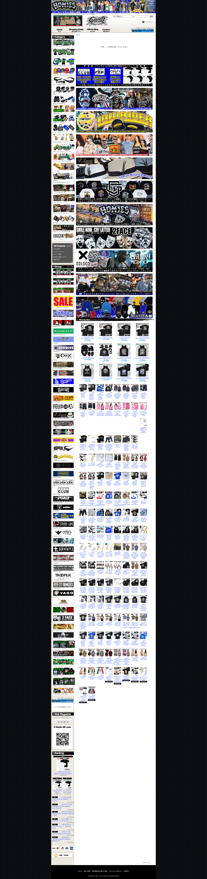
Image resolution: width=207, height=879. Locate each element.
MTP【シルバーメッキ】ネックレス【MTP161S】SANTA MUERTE (83, 554)
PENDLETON (57, 477)
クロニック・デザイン (59, 665)
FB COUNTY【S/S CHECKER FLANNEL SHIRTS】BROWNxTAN (126, 465)
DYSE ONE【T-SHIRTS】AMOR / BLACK (83, 395)
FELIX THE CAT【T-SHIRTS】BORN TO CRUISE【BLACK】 (87, 338)
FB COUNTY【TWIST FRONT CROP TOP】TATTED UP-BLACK (134, 465)
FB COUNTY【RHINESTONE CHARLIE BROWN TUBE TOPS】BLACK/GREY (117, 661)
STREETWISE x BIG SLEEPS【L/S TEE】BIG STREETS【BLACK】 (126, 590)
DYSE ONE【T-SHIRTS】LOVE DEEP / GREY (143, 623)
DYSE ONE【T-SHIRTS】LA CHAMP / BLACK (100, 483)
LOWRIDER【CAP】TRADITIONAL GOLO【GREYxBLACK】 (91, 503)
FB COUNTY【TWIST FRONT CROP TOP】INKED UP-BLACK (83, 483)
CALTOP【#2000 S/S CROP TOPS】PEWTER (117, 623)
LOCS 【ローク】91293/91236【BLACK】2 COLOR (83, 464)
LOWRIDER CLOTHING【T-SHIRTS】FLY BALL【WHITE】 (91, 447)
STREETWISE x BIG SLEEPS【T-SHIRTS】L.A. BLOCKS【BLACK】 (91, 590)
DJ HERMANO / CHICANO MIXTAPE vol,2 (117, 553)
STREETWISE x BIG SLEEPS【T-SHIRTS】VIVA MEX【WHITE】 (117, 590)
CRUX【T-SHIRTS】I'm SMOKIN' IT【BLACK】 (126, 677)
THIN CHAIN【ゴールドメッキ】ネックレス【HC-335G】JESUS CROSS (100, 554)
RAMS (55, 519)
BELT (54, 94)
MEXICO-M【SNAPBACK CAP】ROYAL (108, 502)
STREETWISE (57, 571)
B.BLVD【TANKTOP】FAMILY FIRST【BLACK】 (106, 378)
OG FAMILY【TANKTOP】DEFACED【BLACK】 (117, 537)
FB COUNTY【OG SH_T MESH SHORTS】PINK (143, 413)
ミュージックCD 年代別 (60, 318)
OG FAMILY (56, 469)
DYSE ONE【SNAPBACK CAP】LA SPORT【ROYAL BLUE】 (100, 396)
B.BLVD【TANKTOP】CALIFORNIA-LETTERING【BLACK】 (87, 378)
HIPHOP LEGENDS (58, 657)
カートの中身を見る (62, 699)
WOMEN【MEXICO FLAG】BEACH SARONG (91, 677)
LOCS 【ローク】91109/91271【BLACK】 (143, 501)
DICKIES (55, 376)
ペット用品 (56, 171)
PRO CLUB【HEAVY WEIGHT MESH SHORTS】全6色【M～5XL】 (63, 813)
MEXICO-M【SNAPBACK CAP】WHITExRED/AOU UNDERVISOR (100, 503)
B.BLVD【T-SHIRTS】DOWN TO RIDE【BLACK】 (109, 606)
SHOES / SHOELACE (59, 103)
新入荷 (55, 276)
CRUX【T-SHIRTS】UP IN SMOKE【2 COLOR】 (126, 518)
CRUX (55, 360)
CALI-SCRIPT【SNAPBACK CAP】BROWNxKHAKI (126, 502)
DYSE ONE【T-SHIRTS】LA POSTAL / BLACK (109, 642)
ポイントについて (58, 251)
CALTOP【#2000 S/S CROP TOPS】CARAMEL (100, 623)
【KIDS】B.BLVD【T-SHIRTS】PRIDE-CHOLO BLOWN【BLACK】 (83, 625)
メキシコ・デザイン (59, 613)
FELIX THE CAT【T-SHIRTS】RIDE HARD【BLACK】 (124, 338)
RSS (61, 855)
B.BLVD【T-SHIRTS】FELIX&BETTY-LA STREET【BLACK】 (142, 378)
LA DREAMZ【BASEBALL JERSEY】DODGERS (143, 519)
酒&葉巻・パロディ (58, 676)
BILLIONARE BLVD (59, 335)
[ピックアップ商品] (115, 319)
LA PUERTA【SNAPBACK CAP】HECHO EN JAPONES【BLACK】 (91, 572)
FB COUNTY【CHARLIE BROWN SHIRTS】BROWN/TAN (61, 839)
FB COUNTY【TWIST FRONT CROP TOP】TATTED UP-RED (143, 465)
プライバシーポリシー (115, 871)
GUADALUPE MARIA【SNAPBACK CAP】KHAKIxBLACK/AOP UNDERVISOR (117, 679)
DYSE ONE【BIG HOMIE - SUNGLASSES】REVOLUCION (135, 642)
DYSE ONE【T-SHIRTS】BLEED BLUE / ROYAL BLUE (117, 483)
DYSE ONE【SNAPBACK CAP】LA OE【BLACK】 (108, 395)
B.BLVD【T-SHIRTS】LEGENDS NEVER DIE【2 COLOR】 (100, 606)
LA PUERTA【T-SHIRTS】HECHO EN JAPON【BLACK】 (143, 483)
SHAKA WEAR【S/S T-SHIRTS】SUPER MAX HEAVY (63, 773)
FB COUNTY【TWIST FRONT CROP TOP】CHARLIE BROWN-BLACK (91, 484)
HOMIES (55, 427)
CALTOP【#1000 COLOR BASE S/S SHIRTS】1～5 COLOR (61, 799)
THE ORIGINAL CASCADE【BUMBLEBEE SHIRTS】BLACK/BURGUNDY (109, 660)
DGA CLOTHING (58, 368)
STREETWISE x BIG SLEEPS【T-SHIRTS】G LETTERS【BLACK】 (143, 573)
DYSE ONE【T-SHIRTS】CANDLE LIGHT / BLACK (83, 643)
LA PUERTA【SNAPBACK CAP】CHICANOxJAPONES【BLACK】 (83, 572)
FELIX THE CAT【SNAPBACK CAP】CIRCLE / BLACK (105, 358)
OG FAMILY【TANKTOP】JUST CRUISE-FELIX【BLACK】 (134, 537)
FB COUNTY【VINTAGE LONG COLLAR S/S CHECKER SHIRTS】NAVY (135, 555)
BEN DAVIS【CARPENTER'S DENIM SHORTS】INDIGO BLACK (126, 447)
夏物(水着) (56, 113)
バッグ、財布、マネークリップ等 (63, 132)
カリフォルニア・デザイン (61, 605)
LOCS (54, 452)
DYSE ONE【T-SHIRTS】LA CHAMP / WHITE (109, 678)
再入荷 (55, 285)
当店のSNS (56, 259)
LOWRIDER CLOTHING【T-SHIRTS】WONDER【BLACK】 (100, 447)
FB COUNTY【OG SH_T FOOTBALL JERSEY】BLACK (134, 395)
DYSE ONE (56, 393)
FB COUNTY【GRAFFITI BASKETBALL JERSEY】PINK (109, 413)
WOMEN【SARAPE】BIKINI (83, 676)
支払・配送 (87, 871)
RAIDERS (56, 511)
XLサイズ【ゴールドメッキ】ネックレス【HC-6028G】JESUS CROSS (143, 537)
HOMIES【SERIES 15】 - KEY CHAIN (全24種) (100, 571)
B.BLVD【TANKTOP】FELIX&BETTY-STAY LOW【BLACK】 (126, 606)
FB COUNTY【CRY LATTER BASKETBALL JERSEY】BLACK (117, 395)
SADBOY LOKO (58, 528)
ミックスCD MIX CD (59, 192)
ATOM (66, 855)
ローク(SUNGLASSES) (59, 84)
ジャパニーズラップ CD (60, 202)
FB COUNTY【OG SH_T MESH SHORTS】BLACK (91, 413)
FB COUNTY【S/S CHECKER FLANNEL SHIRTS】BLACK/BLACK (62, 806)
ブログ (92, 30)
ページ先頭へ (146, 862)
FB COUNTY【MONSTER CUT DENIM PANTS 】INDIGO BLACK (117, 465)
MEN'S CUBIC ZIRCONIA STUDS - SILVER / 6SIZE (109, 464)
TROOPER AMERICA (59, 580)
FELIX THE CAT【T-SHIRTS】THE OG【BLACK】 (105, 337)
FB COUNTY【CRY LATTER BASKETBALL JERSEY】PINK (100, 413)
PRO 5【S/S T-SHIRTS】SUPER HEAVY (57, 791)
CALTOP (55, 343)
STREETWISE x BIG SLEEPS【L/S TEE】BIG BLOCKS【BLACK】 (135, 590)
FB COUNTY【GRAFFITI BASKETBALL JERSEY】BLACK (126, 395)
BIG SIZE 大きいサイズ (60, 294)
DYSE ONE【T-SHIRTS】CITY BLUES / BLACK (117, 642)
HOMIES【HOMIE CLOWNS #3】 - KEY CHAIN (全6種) (117, 572)
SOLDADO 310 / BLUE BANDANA (117, 446)
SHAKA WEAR (57, 536)
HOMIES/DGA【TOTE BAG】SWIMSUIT (100, 536)
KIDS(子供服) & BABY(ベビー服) (62, 65)
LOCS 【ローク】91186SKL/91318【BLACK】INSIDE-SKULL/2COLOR (91, 537)
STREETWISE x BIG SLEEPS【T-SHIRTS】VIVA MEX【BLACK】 (83, 590)
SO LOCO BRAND (58, 544)
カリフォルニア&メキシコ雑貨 (62, 161)
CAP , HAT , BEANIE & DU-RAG (62, 75)
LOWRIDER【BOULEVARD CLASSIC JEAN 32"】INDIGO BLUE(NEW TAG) (109, 447)
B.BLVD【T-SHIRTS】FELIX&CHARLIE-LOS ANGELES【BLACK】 (124, 378)
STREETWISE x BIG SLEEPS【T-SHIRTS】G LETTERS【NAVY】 (109, 590)
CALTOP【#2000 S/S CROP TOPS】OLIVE (109, 623)
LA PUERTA (56, 249)
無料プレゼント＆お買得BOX (61, 231)
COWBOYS (56, 351)
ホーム (60, 30)
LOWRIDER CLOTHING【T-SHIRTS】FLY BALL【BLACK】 (83, 447)
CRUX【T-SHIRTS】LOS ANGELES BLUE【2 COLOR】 (117, 519)
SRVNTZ (55, 553)
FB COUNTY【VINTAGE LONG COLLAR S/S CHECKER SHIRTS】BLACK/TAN (126, 555)
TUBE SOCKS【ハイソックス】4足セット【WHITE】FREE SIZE (83, 698)
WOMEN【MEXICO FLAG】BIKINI (143, 658)
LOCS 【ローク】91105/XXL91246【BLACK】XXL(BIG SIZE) (135, 678)
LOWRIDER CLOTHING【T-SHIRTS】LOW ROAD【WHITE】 (143, 430)
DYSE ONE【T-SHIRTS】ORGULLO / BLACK (135, 483)
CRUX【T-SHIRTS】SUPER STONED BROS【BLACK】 (135, 519)
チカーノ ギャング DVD (60, 213)
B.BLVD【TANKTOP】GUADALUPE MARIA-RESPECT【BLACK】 (142, 358)
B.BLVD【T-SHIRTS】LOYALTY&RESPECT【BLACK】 (117, 605)
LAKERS (55, 444)
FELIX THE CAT (57, 410)
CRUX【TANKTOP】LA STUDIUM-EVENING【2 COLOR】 (100, 519)
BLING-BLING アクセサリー (61, 142)
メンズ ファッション (59, 46)
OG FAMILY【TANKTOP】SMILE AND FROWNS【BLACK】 (126, 537)
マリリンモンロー (58, 639)
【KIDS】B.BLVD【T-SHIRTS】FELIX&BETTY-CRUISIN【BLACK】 (143, 607)
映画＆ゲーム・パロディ (60, 686)
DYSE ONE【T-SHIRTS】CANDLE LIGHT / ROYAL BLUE (91, 643)
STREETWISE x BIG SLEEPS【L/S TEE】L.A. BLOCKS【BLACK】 (143, 590)
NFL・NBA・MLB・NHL (60, 694)
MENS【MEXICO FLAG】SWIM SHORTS (100, 677)
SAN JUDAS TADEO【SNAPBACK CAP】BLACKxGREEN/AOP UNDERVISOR (117, 502)
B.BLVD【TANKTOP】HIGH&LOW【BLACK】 (134, 605)
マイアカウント (149, 22)
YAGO (55, 597)
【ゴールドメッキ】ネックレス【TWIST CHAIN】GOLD (91, 463)
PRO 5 (55, 486)
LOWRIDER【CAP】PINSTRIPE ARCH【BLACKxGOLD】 (83, 503)
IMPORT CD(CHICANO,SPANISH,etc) (61, 181)
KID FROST (56, 435)
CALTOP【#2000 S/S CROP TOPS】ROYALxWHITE (91, 623)
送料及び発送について (59, 257)
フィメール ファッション (60, 56)
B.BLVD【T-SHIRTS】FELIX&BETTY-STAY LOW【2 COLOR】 (91, 606)
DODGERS (56, 385)
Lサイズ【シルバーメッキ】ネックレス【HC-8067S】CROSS (143, 678)
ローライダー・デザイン (60, 649)
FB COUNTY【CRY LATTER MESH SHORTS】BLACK (143, 395)
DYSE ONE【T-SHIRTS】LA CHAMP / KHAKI (109, 483)
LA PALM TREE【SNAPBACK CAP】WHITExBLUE (134, 502)
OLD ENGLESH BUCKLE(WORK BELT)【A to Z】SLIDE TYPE (91, 520)
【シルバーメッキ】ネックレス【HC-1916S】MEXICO (91, 554)
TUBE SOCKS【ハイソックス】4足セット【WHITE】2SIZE (62, 826)
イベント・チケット (59, 239)
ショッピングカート (143, 29)
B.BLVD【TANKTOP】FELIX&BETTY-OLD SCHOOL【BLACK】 (124, 358)
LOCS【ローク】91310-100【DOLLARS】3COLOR (134, 446)
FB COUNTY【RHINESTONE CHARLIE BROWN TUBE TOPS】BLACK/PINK (126, 661)
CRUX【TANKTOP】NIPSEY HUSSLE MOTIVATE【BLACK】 (108, 520)
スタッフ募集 (57, 254)
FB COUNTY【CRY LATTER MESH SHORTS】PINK (126, 413)
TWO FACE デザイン (59, 622)
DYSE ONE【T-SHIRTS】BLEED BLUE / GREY (126, 483)
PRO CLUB (56, 494)
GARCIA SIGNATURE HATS (61, 418)
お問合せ (106, 30)
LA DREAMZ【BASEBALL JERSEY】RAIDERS (83, 537)
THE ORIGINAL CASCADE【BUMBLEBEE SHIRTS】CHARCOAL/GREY (100, 660)
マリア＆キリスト (58, 630)
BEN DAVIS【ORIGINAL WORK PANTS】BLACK (83, 520)
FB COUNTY (57, 402)
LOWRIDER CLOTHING (60, 460)
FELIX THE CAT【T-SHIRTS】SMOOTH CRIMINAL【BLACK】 (142, 338)
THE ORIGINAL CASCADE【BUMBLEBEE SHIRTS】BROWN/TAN (83, 660)
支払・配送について (76, 30)
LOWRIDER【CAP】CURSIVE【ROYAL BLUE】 (109, 537)
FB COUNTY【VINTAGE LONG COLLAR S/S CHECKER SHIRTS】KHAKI (143, 555)
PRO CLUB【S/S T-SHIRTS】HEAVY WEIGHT (67, 791)
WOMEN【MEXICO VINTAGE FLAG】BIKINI (134, 659)
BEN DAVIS (56, 326)
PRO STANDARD (58, 502)
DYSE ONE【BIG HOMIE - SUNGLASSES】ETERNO (126, 642)
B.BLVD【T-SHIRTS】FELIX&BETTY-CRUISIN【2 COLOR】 (83, 606)
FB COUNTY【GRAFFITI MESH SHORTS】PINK (135, 413)
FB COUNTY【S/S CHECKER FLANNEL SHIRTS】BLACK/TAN (134, 572)
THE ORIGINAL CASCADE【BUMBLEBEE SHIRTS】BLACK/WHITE (91, 660)
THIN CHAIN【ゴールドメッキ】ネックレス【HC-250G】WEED (109, 554)
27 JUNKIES (56, 588)
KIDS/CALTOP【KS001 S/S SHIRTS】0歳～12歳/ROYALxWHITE (126, 625)
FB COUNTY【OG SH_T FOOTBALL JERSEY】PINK (117, 413)
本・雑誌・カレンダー (59, 223)
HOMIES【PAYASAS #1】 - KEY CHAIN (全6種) (109, 571)
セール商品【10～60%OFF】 (61, 308)
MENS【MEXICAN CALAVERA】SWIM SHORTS (91, 697)
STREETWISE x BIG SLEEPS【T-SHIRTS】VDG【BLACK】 (100, 590)
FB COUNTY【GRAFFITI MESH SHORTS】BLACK (83, 413)
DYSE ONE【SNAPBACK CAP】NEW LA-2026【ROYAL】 (143, 643)
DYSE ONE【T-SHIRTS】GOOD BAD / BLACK (100, 642)
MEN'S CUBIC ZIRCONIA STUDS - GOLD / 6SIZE (100, 464)
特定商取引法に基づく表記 (99, 871)
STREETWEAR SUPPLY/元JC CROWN (61, 562)
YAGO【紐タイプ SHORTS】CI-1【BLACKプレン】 (126, 572)
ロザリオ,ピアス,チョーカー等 (62, 151)
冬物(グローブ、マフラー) (60, 122)
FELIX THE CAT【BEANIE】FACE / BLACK (87, 358)
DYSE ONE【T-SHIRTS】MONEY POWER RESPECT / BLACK (92, 396)
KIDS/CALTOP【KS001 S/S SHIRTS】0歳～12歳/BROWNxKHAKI (135, 625)
